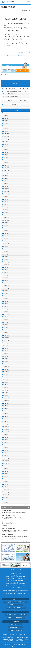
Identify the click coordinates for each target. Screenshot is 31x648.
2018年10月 (6, 288)
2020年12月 (6, 243)
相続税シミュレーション (16, 627)
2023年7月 (5, 201)
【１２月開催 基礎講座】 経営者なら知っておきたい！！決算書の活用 (16, 518)
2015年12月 (6, 366)
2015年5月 (5, 384)
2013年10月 (6, 432)
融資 (15, 614)
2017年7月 (5, 322)
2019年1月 (5, 283)
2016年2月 (5, 361)
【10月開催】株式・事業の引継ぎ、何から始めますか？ (15, 512)
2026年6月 (5, 118)
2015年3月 (5, 390)
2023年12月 (6, 188)
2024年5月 (5, 178)
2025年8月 (5, 144)
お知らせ (5, 74)
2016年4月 (5, 356)
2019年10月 (6, 264)
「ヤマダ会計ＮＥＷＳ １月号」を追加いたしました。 (14, 55)
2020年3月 (5, 254)
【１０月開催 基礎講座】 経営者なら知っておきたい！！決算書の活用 (16, 524)
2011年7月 (5, 500)
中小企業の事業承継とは (16, 630)
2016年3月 (5, 358)
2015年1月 (5, 395)
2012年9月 (5, 466)
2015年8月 (5, 377)
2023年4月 (5, 207)
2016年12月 (6, 335)
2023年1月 (5, 215)
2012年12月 (6, 458)
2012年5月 (5, 476)
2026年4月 (5, 123)
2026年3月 (5, 126)
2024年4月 (5, 180)
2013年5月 (5, 445)
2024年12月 (6, 165)
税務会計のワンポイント (16, 605)
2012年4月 (5, 479)
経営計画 (15, 611)
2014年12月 (6, 398)
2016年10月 (6, 340)
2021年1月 (5, 241)
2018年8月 (5, 293)
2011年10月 (6, 494)
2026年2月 (5, 128)
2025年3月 (5, 157)
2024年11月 (6, 167)
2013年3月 (5, 450)
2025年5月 (5, 152)
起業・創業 (22, 614)
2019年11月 (6, 262)
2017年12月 (6, 314)
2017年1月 (5, 332)
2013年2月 (5, 453)
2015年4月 (5, 387)
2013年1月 (5, 455)
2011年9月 (5, 497)
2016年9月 (5, 343)
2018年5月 (5, 301)
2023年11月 (6, 191)
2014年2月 (5, 421)
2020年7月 (5, 246)
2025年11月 (6, 136)
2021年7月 (5, 235)
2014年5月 (5, 413)
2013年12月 (6, 426)
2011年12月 (6, 489)
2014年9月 (5, 405)
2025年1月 (5, 162)
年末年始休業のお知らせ (23, 52)
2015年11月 (6, 369)
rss (28, 507)
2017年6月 (5, 324)
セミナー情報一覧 (25, 541)
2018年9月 (5, 290)
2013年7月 (5, 439)
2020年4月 (5, 251)
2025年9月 (5, 141)
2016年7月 (5, 348)
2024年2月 (5, 183)
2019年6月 (5, 272)
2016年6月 (5, 350)
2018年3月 (5, 306)
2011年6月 (5, 502)
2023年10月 (6, 194)
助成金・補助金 (19, 617)
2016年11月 (6, 337)
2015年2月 (5, 392)
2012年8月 (5, 468)
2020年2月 (5, 256)
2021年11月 (6, 233)
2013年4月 (5, 447)
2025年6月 (5, 149)
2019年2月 (5, 280)
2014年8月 (5, 408)
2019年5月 (5, 275)
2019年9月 (5, 267)
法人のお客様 (8, 602)
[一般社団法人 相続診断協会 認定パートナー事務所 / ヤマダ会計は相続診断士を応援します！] (15, 565)
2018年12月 (6, 285)
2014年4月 (5, 416)
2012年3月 (5, 481)
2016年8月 (5, 345)
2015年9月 (5, 374)
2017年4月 (5, 327)
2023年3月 (5, 209)
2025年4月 (5, 154)
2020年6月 (5, 249)
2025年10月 (6, 139)
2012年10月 (6, 463)
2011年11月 (6, 492)
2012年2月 (5, 484)
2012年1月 (5, 486)
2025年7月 (5, 147)
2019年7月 (5, 269)
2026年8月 (5, 113)
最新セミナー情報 (8, 507)
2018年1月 (5, 311)
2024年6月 (5, 175)
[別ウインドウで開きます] (5, 565)
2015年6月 (5, 382)
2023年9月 (5, 196)
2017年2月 (5, 330)
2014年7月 (5, 411)
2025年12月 (6, 133)
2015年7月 (5, 379)
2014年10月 (6, 403)
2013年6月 (5, 442)
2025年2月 (5, 160)
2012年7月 (5, 471)
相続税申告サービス (16, 624)
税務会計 (15, 599)
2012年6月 (5, 473)
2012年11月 (6, 460)
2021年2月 (5, 238)
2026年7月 (5, 115)
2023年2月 (5, 212)
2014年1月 (5, 424)
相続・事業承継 (15, 621)
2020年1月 (5, 259)
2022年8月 (5, 222)
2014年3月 (5, 419)
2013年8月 (5, 437)
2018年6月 (5, 298)
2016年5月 (5, 353)
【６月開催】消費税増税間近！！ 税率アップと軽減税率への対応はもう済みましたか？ (15, 537)
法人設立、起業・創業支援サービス (15, 608)
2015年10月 (6, 371)
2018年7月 (5, 296)
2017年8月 (5, 319)
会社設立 (10, 617)
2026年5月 (5, 120)
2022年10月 (6, 220)
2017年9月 (5, 317)
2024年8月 (5, 173)
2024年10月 (6, 170)
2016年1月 (5, 364)
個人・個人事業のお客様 (21, 602)
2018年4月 (5, 303)
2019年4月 (5, 277)
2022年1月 (5, 230)
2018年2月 (5, 309)
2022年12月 (6, 217)
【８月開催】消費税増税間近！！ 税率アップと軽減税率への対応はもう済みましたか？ (15, 531)
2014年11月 (6, 400)
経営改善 (9, 614)
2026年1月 (5, 131)
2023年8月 (5, 199)
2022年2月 (5, 228)
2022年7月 (5, 225)
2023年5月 (5, 204)
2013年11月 (6, 429)
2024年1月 (5, 186)
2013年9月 (5, 434)
